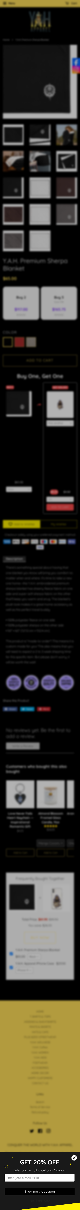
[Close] (74, 1158)
